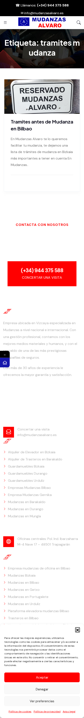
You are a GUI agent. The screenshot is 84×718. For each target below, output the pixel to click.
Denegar (42, 689)
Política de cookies (20, 711)
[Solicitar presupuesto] (5, 362)
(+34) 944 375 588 (42, 270)
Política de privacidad (47, 711)
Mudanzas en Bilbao (23, 582)
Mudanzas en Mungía (24, 516)
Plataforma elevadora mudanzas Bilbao (38, 611)
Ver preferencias (42, 701)
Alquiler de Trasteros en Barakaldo (35, 459)
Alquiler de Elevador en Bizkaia (31, 452)
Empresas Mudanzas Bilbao (29, 487)
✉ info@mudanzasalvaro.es (42, 13)
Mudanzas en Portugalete (28, 596)
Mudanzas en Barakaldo (26, 502)
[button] (77, 629)
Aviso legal (69, 711)
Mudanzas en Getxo (24, 589)
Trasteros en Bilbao (23, 618)
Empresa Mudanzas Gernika (30, 495)
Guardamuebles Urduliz (26, 480)
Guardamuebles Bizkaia (26, 466)
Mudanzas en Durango (25, 509)
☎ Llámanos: (42, 5)
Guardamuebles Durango (27, 473)
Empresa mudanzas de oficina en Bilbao (39, 568)
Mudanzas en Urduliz (24, 604)
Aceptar (42, 677)
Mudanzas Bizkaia (22, 575)
